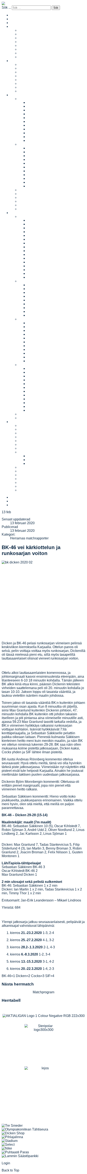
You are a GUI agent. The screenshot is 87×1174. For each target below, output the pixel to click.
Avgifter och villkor (32, 209)
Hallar (23, 444)
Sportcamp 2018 (39, 399)
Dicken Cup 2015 (40, 254)
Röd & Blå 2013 (39, 300)
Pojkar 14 (34, 167)
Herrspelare (27, 79)
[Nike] (7, 1148)
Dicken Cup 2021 (40, 231)
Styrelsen (26, 440)
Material (25, 452)
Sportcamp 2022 (39, 383)
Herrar (15, 60)
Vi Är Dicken (28, 471)
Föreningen (18, 421)
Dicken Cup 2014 (40, 258)
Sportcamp (27, 364)
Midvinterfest (28, 418)
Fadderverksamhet (33, 197)
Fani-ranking (28, 201)
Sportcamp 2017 (39, 402)
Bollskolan (26, 190)
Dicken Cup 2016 (40, 250)
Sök (55, 7)
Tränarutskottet (30, 467)
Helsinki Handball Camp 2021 (49, 334)
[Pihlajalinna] (12, 1137)
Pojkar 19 (34, 186)
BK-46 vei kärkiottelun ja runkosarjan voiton (31, 550)
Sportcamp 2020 (39, 391)
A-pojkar (33, 148)
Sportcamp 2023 (39, 380)
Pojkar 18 (34, 182)
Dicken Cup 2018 (40, 243)
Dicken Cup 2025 (40, 220)
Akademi (25, 53)
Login (6, 1163)
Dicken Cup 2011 (40, 269)
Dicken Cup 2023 (40, 224)
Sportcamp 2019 (39, 395)
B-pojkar (33, 152)
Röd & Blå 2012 (39, 304)
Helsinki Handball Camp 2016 (49, 353)
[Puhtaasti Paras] (15, 1152)
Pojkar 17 (34, 178)
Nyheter (24, 205)
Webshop (26, 486)
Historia (24, 448)
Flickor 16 (34, 129)
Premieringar (28, 482)
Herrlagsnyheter (31, 72)
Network (25, 45)
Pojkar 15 (34, 171)
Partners (25, 433)
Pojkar (23, 144)
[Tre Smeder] (12, 1125)
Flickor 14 (34, 121)
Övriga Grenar (29, 490)
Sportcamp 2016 (39, 406)
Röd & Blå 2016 (39, 288)
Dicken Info (35, 456)
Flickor (24, 98)
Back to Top (10, 1170)
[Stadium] (10, 1141)
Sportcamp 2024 (39, 376)
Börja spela (27, 193)
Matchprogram (29, 41)
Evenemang (19, 212)
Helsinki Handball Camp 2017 (49, 349)
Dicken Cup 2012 (40, 266)
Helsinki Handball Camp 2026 (49, 323)
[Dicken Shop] (13, 1133)
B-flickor (33, 106)
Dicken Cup (27, 216)
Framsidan (18, 22)
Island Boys (27, 91)
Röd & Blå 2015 (39, 292)
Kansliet (25, 429)
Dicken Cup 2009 (40, 277)
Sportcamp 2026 (39, 368)
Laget (23, 30)
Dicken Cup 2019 (40, 239)
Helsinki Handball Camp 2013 (49, 361)
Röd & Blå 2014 (39, 296)
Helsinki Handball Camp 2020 (49, 338)
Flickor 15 (34, 125)
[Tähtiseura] (25, 1129)
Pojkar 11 (34, 155)
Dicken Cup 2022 (40, 228)
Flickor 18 (34, 136)
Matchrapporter (30, 34)
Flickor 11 (34, 110)
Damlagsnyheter (31, 38)
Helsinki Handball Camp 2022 (49, 330)
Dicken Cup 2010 (40, 273)
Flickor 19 (34, 140)
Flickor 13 (34, 117)
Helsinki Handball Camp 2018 (49, 345)
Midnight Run (29, 414)
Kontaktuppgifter (31, 437)
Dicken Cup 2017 (40, 247)
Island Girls (27, 57)
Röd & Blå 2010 (39, 311)
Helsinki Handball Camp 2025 (49, 326)
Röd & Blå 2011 (39, 307)
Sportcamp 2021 (39, 387)
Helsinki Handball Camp (37, 319)
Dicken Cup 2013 (40, 262)
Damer (15, 26)
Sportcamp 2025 (39, 372)
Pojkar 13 (34, 163)
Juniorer (16, 95)
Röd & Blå (26, 281)
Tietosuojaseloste (40, 463)
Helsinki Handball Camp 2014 (49, 357)
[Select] (8, 1144)
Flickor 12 (34, 114)
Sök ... (6, 7)
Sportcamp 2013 (39, 410)
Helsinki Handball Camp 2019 (49, 342)
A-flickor (33, 102)
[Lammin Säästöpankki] (20, 1156)
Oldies (23, 49)
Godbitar (25, 478)
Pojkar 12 (34, 159)
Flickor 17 (34, 133)
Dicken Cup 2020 (40, 235)
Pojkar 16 (34, 174)
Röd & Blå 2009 (39, 315)
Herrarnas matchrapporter (29, 538)
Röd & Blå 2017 (39, 285)
